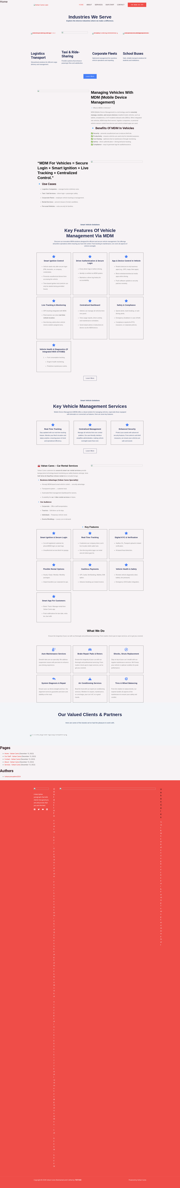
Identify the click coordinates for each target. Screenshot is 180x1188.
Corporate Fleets (104, 54)
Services (99, 5)
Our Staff (110, 5)
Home (81, 5)
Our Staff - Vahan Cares (12, 756)
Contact (120, 5)
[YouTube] (43, 809)
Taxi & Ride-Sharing (71, 54)
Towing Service (161, 917)
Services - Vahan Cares (12, 765)
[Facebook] (34, 809)
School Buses (133, 54)
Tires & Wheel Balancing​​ (161, 841)
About (89, 5)
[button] (137, 5)
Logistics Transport (38, 56)
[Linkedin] (47, 809)
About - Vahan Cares (11, 762)
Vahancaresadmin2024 (12, 776)
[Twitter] (39, 809)
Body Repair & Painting (161, 883)
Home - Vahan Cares (11, 753)
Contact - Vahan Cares (12, 759)
